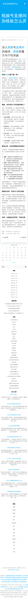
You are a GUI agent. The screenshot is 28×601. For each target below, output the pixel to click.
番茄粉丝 (14, 348)
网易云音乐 (14, 353)
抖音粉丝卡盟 (19, 589)
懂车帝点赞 (14, 381)
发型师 (14, 539)
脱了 (14, 526)
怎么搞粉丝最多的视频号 (14, 308)
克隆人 (14, 513)
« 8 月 (13, 262)
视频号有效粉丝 (14, 357)
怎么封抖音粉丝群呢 (14, 426)
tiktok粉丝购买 (7, 579)
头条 (14, 327)
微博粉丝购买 (10, 576)
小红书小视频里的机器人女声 (14, 480)
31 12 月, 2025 (19, 40)
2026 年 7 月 (14, 276)
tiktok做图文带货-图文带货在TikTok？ (14, 303)
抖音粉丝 (21, 587)
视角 (14, 542)
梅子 (14, 519)
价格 (14, 529)
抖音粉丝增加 (6, 581)
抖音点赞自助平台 (10, 3)
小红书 (14, 329)
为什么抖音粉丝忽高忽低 (14, 404)
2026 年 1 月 (14, 290)
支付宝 (14, 345)
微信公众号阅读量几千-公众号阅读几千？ (14, 313)
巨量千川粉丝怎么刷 (14, 383)
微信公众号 (14, 331)
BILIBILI (14, 322)
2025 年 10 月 (14, 297)
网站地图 (12, 589)
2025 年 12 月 (14, 292)
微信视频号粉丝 (15, 579)
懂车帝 (14, 338)
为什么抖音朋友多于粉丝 (14, 415)
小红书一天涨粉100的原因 (14, 458)
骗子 (14, 535)
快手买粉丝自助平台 (14, 360)
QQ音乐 (14, 324)
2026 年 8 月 (14, 273)
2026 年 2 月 (14, 287)
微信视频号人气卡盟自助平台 (13, 231)
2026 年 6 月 (14, 278)
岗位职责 (14, 523)
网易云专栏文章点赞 (14, 388)
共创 (14, 551)
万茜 (14, 516)
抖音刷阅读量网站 (14, 385)
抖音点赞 (14, 343)
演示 (14, 532)
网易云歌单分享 (14, 367)
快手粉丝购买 (17, 576)
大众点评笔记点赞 (14, 374)
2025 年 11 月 (14, 294)
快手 (14, 336)
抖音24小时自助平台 (9, 40)
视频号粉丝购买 (16, 577)
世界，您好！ (14, 394)
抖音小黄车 (14, 369)
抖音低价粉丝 (23, 581)
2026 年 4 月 (14, 283)
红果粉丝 (14, 350)
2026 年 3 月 (14, 285)
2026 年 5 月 (14, 280)
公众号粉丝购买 (7, 577)
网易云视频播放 (14, 364)
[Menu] (24, 3)
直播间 (20, 47)
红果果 (14, 510)
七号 (14, 548)
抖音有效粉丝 (14, 341)
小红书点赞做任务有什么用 (14, 437)
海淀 (14, 507)
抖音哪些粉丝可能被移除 (14, 491)
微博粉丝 (14, 334)
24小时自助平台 (14, 320)
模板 (16, 51)
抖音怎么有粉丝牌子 (14, 469)
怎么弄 (7, 233)
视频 (10, 47)
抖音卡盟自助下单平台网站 (14, 376)
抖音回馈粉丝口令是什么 (14, 447)
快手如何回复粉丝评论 (14, 311)
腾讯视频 (14, 355)
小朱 (14, 545)
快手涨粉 (14, 362)
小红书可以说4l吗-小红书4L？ (14, 306)
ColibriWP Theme (14, 570)
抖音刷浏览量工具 (14, 371)
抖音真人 (14, 378)
